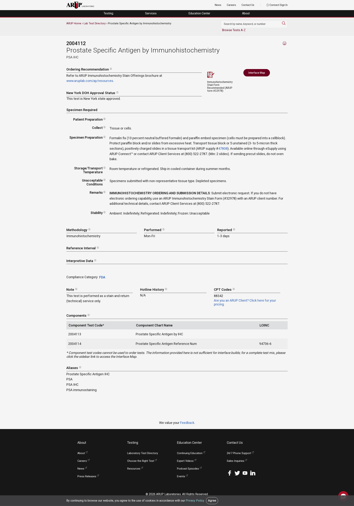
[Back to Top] (343, 485)
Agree (212, 500)
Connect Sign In (278, 4)
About (246, 13)
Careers (231, 4)
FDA (102, 277)
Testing (109, 13)
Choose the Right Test (140, 461)
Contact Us (248, 4)
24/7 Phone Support (239, 453)
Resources (133, 468)
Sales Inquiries (235, 461)
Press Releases (86, 476)
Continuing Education (189, 453)
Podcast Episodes (188, 468)
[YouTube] (245, 473)
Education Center (199, 13)
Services (151, 13)
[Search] (284, 23)
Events (181, 476)
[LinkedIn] (253, 473)
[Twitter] (237, 473)
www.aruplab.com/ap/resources (89, 81)
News (218, 4)
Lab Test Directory (95, 23)
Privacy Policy (195, 500)
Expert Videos (185, 461)
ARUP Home (73, 23)
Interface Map (256, 72)
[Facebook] (229, 473)
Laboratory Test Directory (142, 453)
